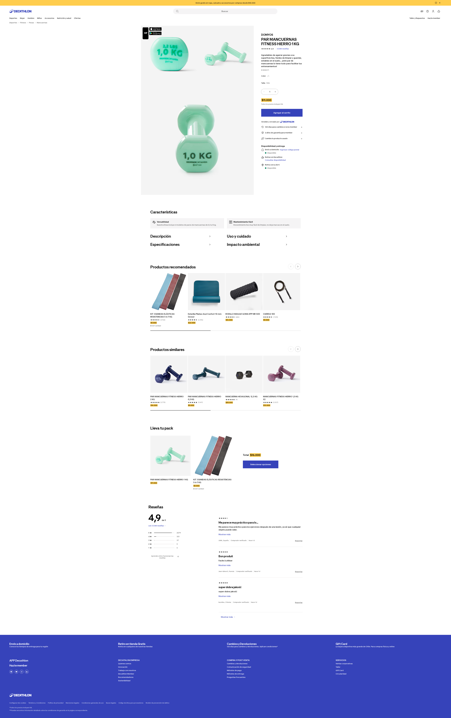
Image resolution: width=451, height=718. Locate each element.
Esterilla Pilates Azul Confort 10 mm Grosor (205, 315)
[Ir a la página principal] (20, 11)
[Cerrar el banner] (440, 3)
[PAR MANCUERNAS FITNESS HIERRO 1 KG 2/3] (169, 54)
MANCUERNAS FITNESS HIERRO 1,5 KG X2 (281, 398)
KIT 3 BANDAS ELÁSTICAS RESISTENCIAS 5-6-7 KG (162, 315)
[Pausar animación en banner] (436, 3)
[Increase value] (275, 92)
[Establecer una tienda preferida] (422, 11)
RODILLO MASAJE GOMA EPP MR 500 (243, 314)
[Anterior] (291, 266)
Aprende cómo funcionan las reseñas (162, 557)
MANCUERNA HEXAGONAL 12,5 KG (241, 396)
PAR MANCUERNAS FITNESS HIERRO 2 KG (167, 398)
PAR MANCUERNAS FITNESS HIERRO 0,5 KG (205, 398)
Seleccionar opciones (260, 464)
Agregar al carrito (281, 113)
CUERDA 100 (269, 314)
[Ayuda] (427, 11)
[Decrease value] (264, 92)
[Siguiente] (298, 266)
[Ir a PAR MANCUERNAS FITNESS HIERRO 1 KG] (170, 456)
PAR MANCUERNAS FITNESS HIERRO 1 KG (169, 479)
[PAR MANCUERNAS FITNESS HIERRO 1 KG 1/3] (225, 54)
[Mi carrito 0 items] (439, 11)
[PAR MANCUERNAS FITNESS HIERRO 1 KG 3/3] (197, 138)
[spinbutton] (269, 91)
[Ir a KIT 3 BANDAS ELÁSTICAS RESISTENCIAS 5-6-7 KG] (213, 456)
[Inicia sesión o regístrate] (433, 11)
